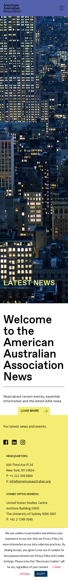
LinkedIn (14, 442)
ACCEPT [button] (41, 573)
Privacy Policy (51, 538)
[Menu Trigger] (62, 8)
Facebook (5, 442)
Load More (30, 411)
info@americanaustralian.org (30, 481)
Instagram (22, 442)
